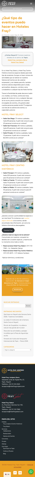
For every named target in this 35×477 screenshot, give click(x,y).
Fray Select (6, 426)
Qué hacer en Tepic (9, 448)
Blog (4, 453)
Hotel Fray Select (17, 62)
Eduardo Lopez (9, 35)
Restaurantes (7, 433)
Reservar (17, 289)
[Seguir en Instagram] (20, 472)
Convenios (5, 439)
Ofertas (4, 444)
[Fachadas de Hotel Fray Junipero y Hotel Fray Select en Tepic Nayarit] (17, 273)
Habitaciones (7, 431)
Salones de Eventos (9, 436)
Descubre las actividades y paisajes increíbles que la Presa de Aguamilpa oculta (16, 333)
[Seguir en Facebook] (15, 472)
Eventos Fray (8, 230)
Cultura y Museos (8, 451)
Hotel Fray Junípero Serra (17, 60)
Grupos (4, 441)
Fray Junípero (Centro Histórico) (12, 424)
